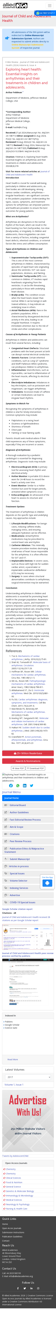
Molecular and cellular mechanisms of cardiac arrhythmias (30, 721)
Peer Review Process (20, 841)
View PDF (19, 768)
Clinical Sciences (13, 1178)
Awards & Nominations (28, 761)
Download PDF (36, 768)
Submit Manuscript (19, 859)
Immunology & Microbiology (19, 1195)
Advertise (14, 895)
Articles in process (19, 866)
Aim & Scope (16, 826)
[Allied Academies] (15, 5)
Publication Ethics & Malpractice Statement (24, 850)
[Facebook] (17, 1288)
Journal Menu (11, 792)
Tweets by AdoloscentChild (15, 1156)
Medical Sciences (14, 1200)
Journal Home (11, 798)
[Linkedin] (31, 1288)
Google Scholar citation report (17, 909)
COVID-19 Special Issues (22, 902)
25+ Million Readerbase (29, 753)
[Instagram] (38, 1288)
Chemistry (11, 1169)
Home (5, 1224)
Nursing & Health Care (16, 1208)
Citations (14, 834)
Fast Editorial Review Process (25, 819)
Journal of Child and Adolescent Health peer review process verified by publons (27, 954)
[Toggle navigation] (50, 5)
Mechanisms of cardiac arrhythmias (28, 712)
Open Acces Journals (11, 1228)
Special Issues (17, 873)
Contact (5, 1240)
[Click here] (28, 936)
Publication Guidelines (12, 1236)
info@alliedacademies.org (21, 1276)
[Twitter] (24, 1288)
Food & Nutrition (14, 1182)
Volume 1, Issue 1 (14, 1084)
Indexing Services (18, 888)
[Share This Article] (8, 785)
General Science (13, 1186)
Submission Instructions (13, 1232)
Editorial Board (17, 805)
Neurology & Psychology (17, 1204)
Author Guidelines (19, 812)
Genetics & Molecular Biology (20, 1191)
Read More (12, 1059)
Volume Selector (18, 880)
